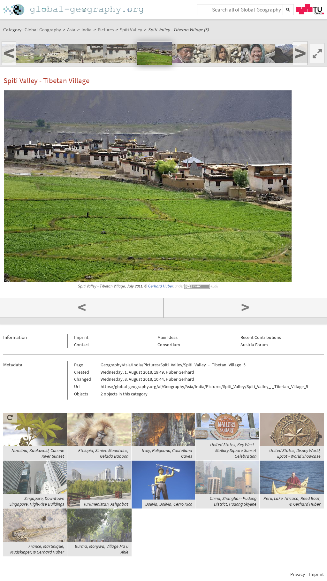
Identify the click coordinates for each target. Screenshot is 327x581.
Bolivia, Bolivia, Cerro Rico (168, 504)
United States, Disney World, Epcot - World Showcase (295, 453)
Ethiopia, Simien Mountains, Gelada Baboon (103, 453)
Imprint (81, 337)
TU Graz (310, 9)
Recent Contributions (260, 337)
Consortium (168, 345)
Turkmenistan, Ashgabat (105, 504)
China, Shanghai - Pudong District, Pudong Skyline (233, 501)
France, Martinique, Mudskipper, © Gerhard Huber (37, 549)
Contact (81, 345)
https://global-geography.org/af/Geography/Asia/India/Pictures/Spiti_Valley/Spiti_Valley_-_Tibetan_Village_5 (204, 386)
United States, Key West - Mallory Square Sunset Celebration (233, 450)
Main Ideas (167, 337)
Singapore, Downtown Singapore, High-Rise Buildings (36, 501)
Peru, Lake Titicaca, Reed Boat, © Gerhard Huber (292, 501)
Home (74, 9)
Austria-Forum (254, 345)
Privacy (297, 574)
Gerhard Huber (160, 286)
